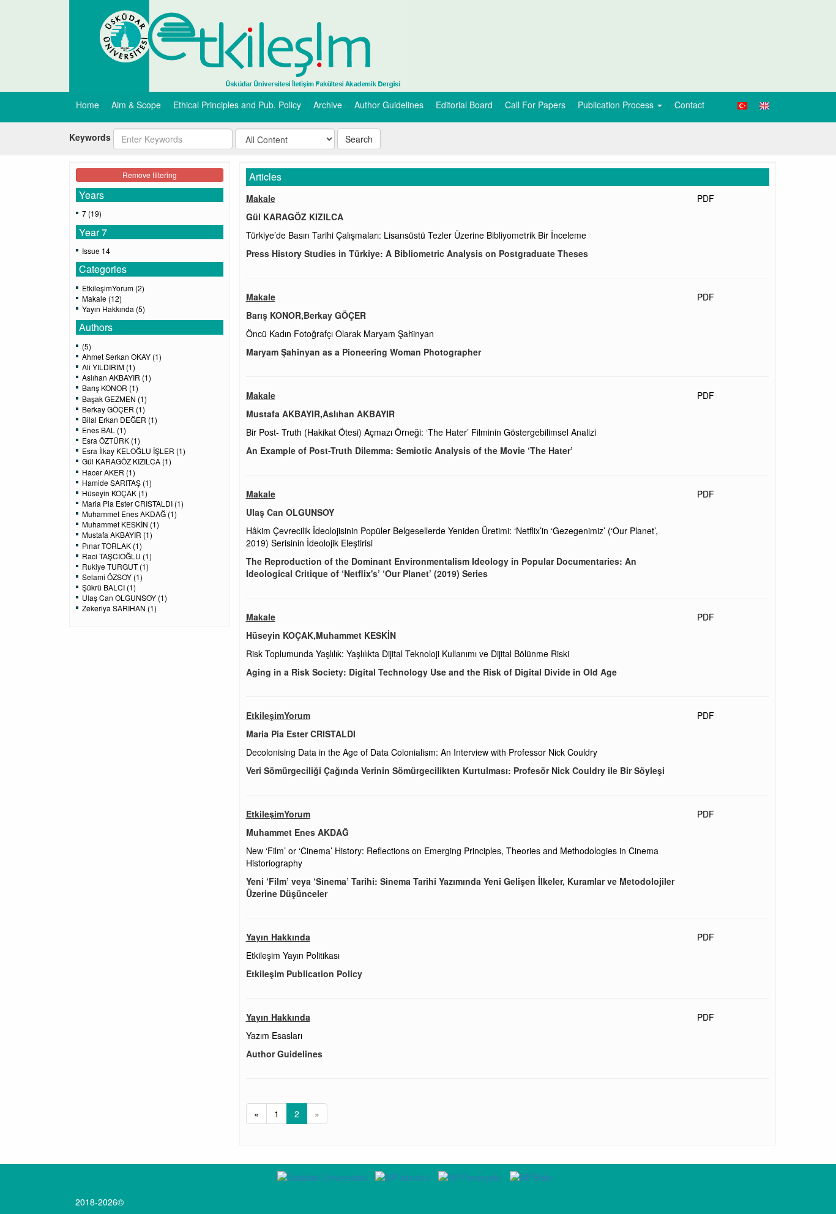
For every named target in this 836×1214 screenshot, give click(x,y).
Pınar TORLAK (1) (112, 545)
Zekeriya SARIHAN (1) (119, 608)
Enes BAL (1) (104, 430)
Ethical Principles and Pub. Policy (237, 105)
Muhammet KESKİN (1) (120, 524)
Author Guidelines (389, 105)
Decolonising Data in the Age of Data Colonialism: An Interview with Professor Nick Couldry (421, 752)
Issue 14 (96, 250)
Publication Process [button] (617, 105)
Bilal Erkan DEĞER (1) (119, 419)
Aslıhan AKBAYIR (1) (116, 377)
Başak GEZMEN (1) (114, 398)
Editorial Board (464, 105)
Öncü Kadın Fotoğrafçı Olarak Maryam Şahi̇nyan (340, 333)
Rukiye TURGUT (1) (115, 566)
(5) (86, 346)
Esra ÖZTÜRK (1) (111, 440)
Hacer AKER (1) (108, 472)
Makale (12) (102, 298)
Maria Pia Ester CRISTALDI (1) (133, 503)
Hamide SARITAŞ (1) (117, 482)
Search (359, 139)
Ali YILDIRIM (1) (108, 367)
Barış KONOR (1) (110, 387)
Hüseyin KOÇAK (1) (114, 493)
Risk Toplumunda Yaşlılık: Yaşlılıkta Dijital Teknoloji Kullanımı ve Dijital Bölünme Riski (407, 653)
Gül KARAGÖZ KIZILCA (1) (126, 461)
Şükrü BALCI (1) (109, 587)
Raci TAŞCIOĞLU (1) (117, 556)
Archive (327, 105)
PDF (705, 198)
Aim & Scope (136, 105)
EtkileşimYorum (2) (113, 288)
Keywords (90, 137)
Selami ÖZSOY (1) (112, 577)
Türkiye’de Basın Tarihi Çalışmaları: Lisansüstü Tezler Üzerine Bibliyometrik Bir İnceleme (416, 235)
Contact (689, 105)
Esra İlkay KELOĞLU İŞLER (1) (133, 450)
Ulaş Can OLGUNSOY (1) (124, 597)
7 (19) (92, 213)
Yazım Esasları (274, 1035)
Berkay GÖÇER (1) (113, 409)
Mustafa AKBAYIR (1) (117, 534)
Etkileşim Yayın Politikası (293, 955)
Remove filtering (149, 174)
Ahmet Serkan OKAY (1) (122, 356)
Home (87, 105)
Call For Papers (535, 105)
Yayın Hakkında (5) (113, 309)
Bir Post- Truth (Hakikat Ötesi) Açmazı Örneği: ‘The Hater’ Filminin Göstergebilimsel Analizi (421, 432)
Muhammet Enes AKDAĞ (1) (129, 513)
